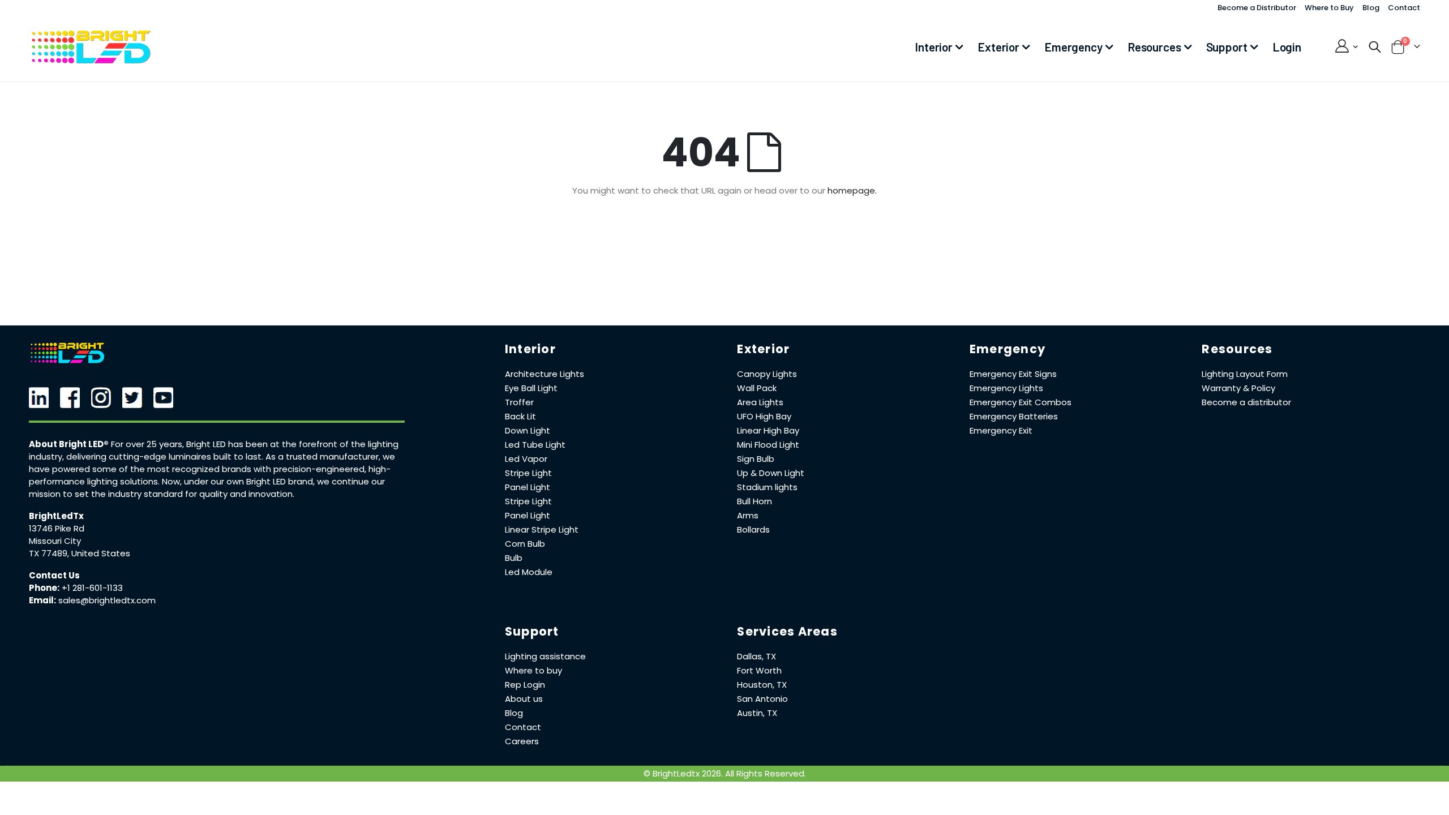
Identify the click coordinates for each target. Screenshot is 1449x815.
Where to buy (533, 670)
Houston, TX (762, 684)
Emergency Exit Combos (1020, 402)
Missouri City (55, 541)
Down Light (527, 430)
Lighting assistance (545, 656)
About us (524, 699)
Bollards (753, 529)
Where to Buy (1329, 7)
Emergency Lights (1006, 388)
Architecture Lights (544, 374)
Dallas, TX (756, 656)
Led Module (528, 572)
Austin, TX (757, 713)
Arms (747, 515)
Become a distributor (1246, 402)
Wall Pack (757, 388)
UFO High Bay (764, 416)
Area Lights (760, 402)
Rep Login (525, 684)
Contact (1404, 7)
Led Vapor (526, 459)
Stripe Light (528, 473)
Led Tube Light (535, 445)
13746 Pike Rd (56, 528)
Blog (1370, 7)
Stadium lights (767, 487)
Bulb (513, 558)
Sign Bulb (755, 459)
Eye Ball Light (531, 388)
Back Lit (520, 416)
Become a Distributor (1256, 7)
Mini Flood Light (768, 445)
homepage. (852, 190)
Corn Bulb (525, 544)
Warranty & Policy (1238, 388)
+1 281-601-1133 (92, 588)
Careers (522, 741)
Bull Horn (754, 501)
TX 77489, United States (79, 553)
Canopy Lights (767, 374)
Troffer (519, 402)
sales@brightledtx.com (107, 600)
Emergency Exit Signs (1013, 374)
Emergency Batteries (1014, 416)
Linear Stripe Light (541, 529)
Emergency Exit (1001, 430)
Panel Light (527, 487)
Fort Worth (759, 670)
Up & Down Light (770, 473)
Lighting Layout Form (1245, 374)
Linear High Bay (768, 430)
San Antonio (762, 699)
